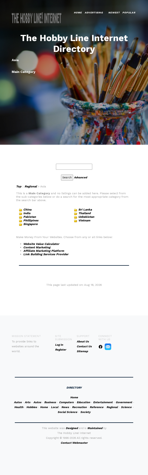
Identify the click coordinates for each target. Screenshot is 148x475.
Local (54, 407)
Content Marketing (36, 247)
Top (18, 186)
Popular (128, 12)
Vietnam (84, 220)
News (65, 407)
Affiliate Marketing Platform (43, 251)
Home (78, 12)
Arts (27, 402)
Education (83, 402)
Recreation (79, 407)
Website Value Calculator (41, 244)
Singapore (30, 224)
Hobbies (31, 407)
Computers (66, 402)
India (26, 213)
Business (50, 402)
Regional (31, 186)
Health (18, 407)
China (27, 209)
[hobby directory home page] (37, 18)
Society (85, 412)
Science (126, 407)
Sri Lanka (85, 209)
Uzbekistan (86, 217)
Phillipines (30, 220)
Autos (18, 402)
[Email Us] (108, 346)
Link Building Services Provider (45, 254)
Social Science (67, 412)
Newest (114, 12)
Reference (96, 407)
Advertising (94, 12)
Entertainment (103, 402)
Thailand (84, 213)
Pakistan (29, 217)
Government (124, 402)
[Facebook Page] (100, 346)
